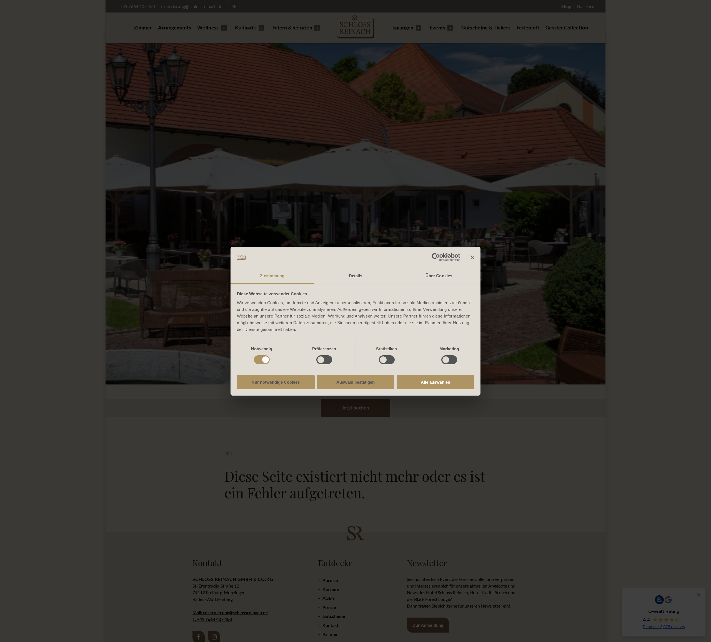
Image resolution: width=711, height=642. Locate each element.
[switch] (324, 359)
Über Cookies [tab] (438, 275)
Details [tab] (355, 275)
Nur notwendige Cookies (276, 381)
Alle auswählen (435, 381)
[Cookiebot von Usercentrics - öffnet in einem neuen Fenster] (436, 257)
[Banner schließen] (472, 257)
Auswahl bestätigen (355, 381)
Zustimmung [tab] (272, 275)
